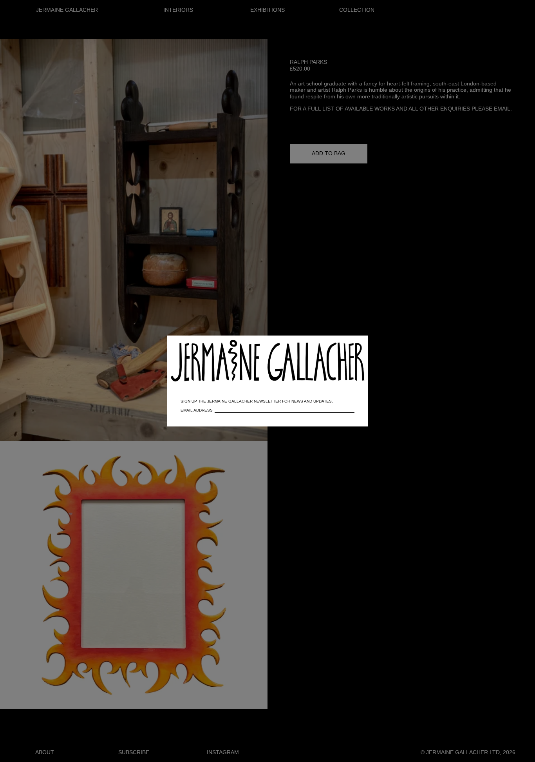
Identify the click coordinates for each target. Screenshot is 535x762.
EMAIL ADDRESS (197, 410)
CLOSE (351, 345)
